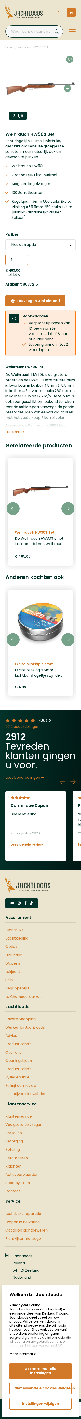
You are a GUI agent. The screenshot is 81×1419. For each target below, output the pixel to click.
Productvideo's (18, 1044)
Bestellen (13, 1133)
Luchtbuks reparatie (23, 1214)
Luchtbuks (14, 930)
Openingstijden (18, 1061)
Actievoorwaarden (21, 1174)
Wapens (12, 963)
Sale (9, 980)
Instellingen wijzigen (40, 1403)
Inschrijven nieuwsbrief (25, 1094)
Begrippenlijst (17, 988)
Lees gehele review (27, 844)
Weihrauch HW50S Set (33, 47)
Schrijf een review (20, 1085)
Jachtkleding (16, 938)
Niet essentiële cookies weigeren (43, 1388)
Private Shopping (20, 1019)
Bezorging (14, 1141)
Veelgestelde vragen (23, 1125)
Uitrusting (13, 955)
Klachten (13, 1166)
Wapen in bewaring (22, 1222)
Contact (12, 1191)
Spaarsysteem (18, 1183)
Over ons (13, 1052)
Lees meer (14, 432)
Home (9, 47)
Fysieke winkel (17, 1077)
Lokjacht (12, 971)
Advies (11, 1035)
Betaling (12, 1149)
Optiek (11, 946)
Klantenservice (18, 1116)
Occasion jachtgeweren (26, 1230)
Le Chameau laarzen (23, 997)
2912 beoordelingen (22, 726)
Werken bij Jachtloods (25, 1027)
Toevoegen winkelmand (38, 300)
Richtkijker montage (23, 1238)
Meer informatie (23, 1353)
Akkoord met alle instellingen (40, 1370)
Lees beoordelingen (23, 777)
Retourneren (16, 1158)
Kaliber (11, 234)
